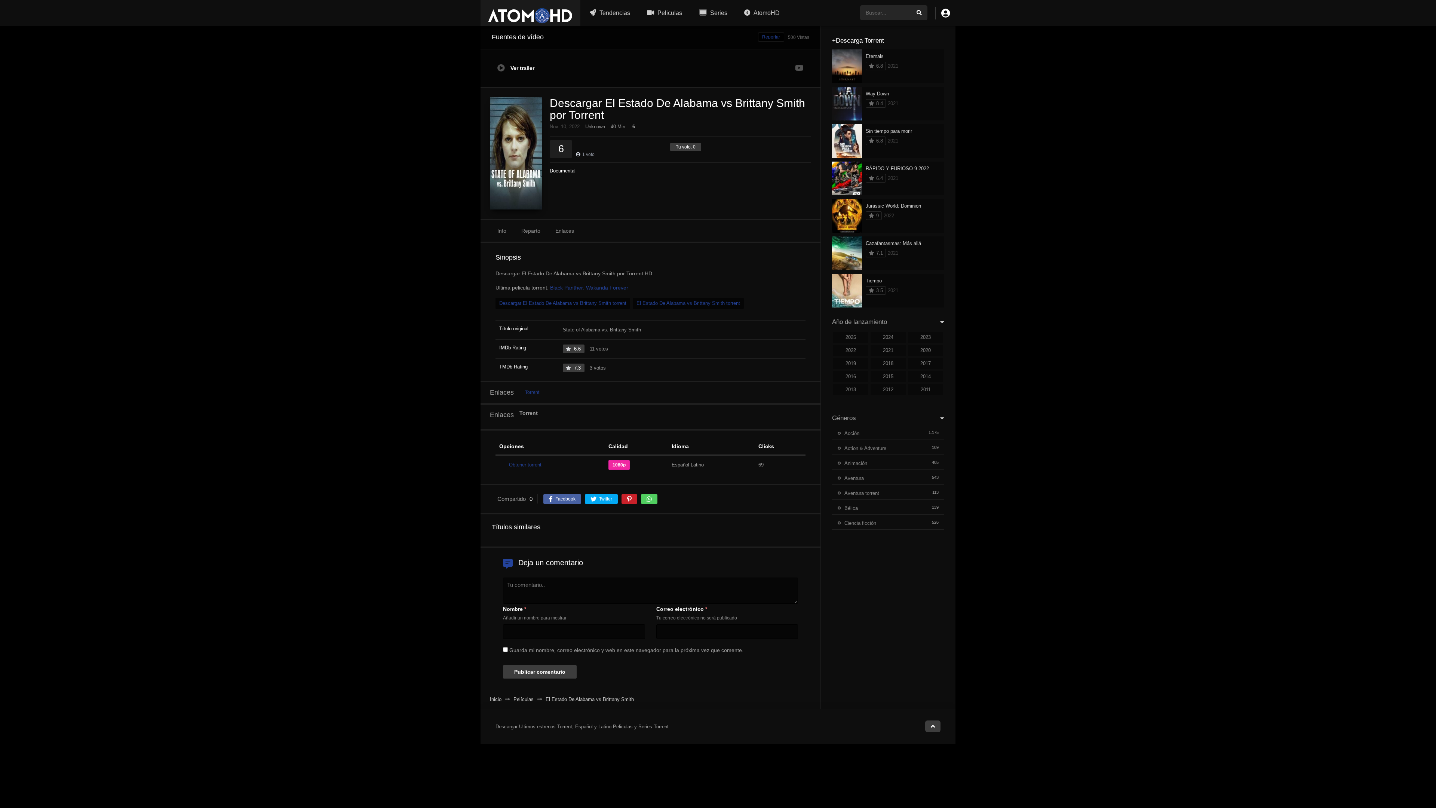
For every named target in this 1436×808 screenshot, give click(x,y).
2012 (888, 389)
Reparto (530, 231)
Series (718, 13)
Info (501, 231)
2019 (851, 363)
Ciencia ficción (860, 523)
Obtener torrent (525, 465)
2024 (888, 337)
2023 (925, 337)
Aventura (854, 478)
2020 (925, 350)
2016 (851, 376)
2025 (851, 337)
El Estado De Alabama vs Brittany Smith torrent (688, 303)
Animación (855, 463)
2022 (851, 350)
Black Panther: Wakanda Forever (589, 288)
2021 (888, 350)
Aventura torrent (861, 493)
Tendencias (614, 13)
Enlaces (564, 231)
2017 (925, 363)
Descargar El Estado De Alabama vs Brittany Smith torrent (562, 303)
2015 (888, 376)
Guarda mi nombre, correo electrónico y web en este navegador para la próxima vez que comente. (626, 650)
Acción (851, 433)
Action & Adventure (865, 448)
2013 (851, 389)
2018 (888, 363)
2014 (925, 376)
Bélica (851, 508)
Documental (563, 170)
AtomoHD (766, 13)
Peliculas (669, 13)
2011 (926, 389)
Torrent (532, 392)
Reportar (771, 37)
